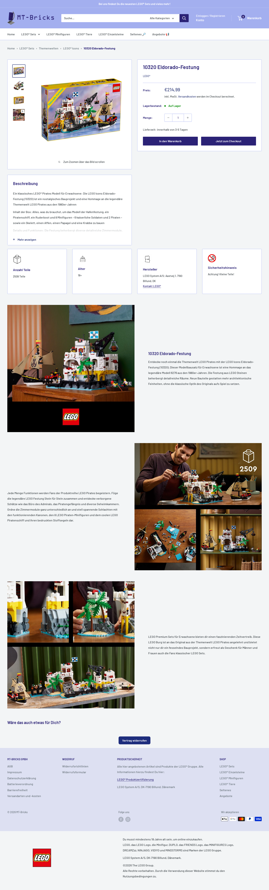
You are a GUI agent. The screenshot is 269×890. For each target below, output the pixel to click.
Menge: (148, 117)
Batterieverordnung (20, 784)
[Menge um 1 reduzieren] (168, 118)
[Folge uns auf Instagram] (127, 819)
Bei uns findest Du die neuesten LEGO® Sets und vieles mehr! (135, 3)
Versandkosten (187, 96)
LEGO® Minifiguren (58, 34)
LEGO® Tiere (84, 34)
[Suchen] (184, 18)
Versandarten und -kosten (24, 796)
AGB (10, 766)
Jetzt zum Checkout (228, 141)
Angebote (226, 796)
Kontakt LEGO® (152, 286)
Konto (200, 20)
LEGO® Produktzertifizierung (135, 779)
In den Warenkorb (170, 141)
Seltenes (225, 790)
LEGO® (146, 76)
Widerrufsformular (74, 772)
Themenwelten (48, 48)
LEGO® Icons (71, 48)
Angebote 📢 (160, 34)
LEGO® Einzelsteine (111, 34)
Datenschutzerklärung (21, 778)
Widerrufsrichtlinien (75, 766)
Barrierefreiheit (17, 790)
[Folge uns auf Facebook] (121, 819)
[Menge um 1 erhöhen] (188, 118)
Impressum (14, 772)
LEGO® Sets (28, 34)
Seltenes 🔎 (138, 34)
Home (11, 34)
